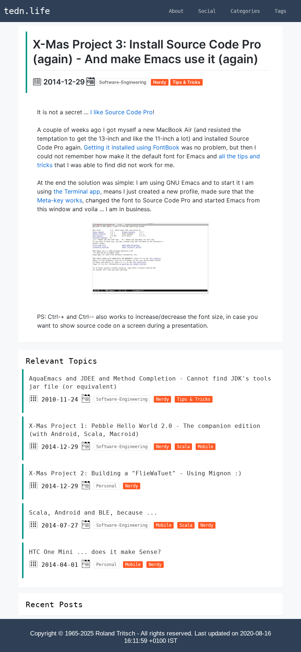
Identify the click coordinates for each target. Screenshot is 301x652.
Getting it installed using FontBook (131, 147)
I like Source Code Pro (121, 112)
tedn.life (27, 11)
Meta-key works (59, 200)
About (176, 11)
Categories (245, 11)
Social (207, 11)
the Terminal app (77, 191)
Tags (280, 11)
